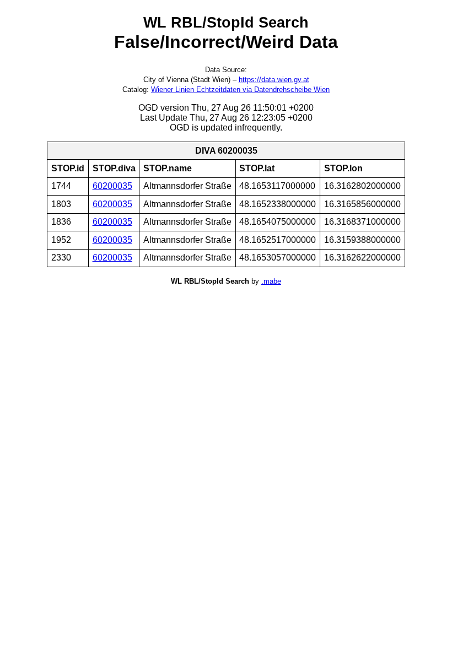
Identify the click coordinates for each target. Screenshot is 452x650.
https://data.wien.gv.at (274, 79)
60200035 (112, 186)
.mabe (271, 281)
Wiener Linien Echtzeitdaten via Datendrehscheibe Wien (240, 89)
